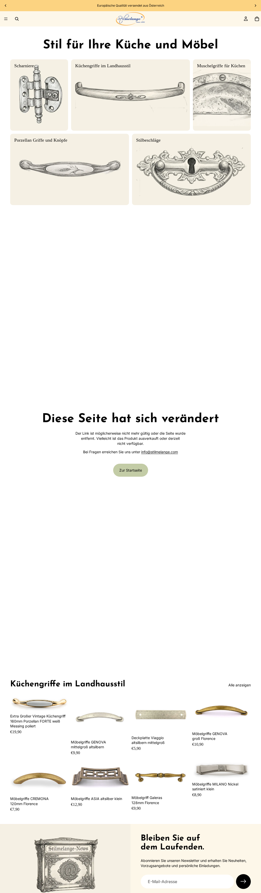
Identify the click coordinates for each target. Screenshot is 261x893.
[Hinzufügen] (121, 729)
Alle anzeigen (239, 685)
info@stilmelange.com (159, 452)
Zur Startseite (130, 470)
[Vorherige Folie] (5, 5)
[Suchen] (16, 18)
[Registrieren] (243, 881)
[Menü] (6, 19)
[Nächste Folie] (255, 5)
